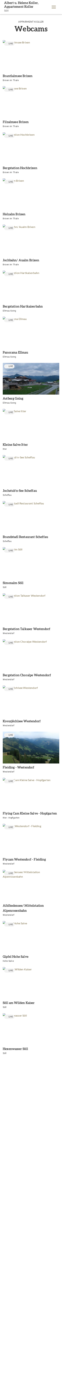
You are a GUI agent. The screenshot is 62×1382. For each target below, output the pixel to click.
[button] (54, 7)
